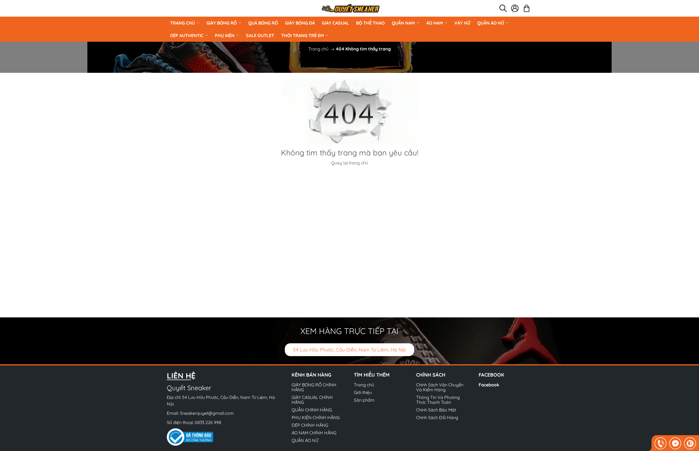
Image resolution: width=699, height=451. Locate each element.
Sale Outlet (260, 35)
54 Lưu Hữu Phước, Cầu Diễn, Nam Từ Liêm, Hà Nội (349, 350)
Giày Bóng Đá (300, 23)
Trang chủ (182, 23)
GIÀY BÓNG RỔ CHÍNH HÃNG (314, 387)
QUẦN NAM (403, 23)
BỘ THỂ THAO (370, 23)
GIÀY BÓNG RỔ (221, 23)
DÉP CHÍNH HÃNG (310, 425)
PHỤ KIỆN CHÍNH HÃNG (316, 417)
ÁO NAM (434, 23)
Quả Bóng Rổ (263, 23)
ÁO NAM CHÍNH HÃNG (314, 432)
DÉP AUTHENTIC (186, 35)
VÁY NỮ (462, 23)
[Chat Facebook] (675, 443)
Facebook (489, 384)
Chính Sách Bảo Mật (436, 410)
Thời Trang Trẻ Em (302, 35)
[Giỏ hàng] (526, 8)
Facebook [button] (491, 375)
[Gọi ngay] (660, 443)
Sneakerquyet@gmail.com (207, 413)
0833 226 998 (208, 422)
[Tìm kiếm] (503, 8)
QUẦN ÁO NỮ (490, 23)
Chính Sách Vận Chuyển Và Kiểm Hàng (439, 387)
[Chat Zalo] (690, 443)
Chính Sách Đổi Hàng (437, 417)
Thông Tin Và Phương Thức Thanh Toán (438, 400)
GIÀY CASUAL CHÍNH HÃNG (312, 400)
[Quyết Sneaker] (350, 8)
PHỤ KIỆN (225, 35)
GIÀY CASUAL (335, 23)
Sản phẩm (364, 400)
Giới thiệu (363, 392)
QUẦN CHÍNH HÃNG (312, 410)
